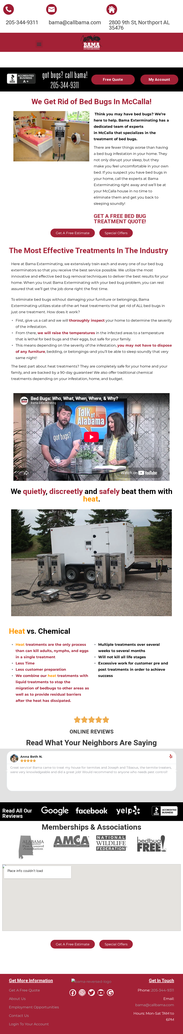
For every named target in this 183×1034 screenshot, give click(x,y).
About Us (17, 999)
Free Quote (113, 79)
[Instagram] (82, 992)
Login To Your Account (29, 1024)
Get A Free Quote (24, 990)
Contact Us (19, 1016)
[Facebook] (72, 992)
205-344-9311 (162, 990)
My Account (159, 79)
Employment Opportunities (34, 1007)
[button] (39, 44)
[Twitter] (91, 992)
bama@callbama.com (154, 1005)
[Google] (110, 992)
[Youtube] (101, 992)
